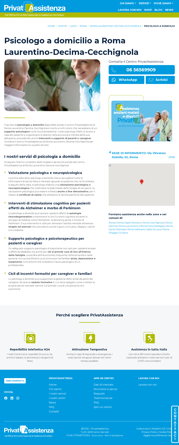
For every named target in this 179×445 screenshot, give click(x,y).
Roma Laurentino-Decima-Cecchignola (115, 26)
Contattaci (175, 424)
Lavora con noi (129, 9)
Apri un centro (103, 407)
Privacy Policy (149, 432)
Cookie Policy (166, 432)
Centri (62, 26)
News (169, 9)
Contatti (54, 411)
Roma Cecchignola (153, 222)
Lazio (73, 26)
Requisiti (99, 393)
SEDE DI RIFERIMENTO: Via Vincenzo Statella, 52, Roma (139, 155)
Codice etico (143, 428)
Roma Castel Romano (129, 222)
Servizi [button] (144, 3)
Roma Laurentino (128, 226)
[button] (141, 182)
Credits (171, 428)
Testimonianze (103, 398)
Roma (83, 26)
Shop (148, 9)
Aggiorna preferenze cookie (159, 435)
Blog (158, 9)
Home (51, 26)
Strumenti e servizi (105, 389)
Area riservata (15, 381)
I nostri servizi (57, 393)
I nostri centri (57, 398)
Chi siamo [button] (127, 3)
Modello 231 (158, 428)
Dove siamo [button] (162, 3)
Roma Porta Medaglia (152, 226)
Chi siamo (55, 389)
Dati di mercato (103, 384)
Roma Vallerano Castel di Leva (144, 229)
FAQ (51, 407)
